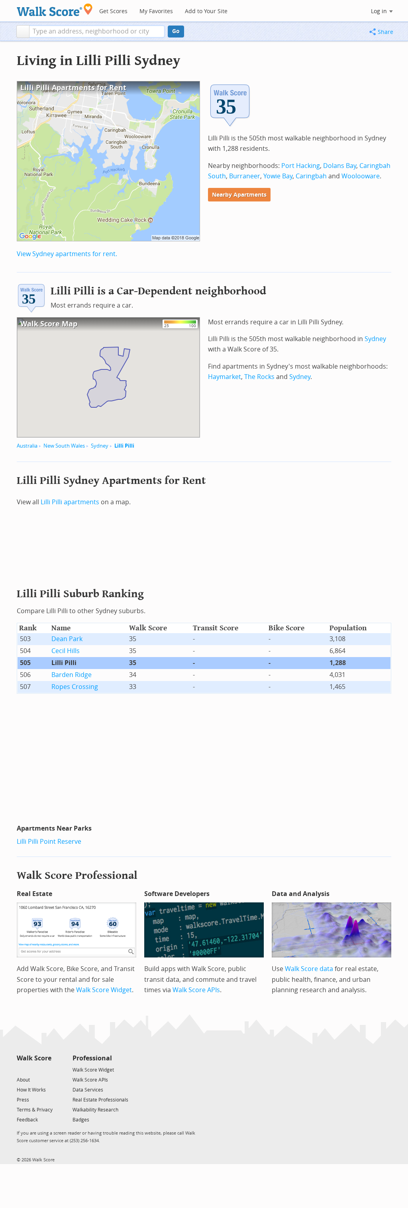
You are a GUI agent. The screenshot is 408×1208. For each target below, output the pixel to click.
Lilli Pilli (124, 446)
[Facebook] (33, 1069)
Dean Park (66, 639)
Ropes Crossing (74, 687)
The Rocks (259, 377)
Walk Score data (309, 969)
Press (23, 1100)
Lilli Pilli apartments (70, 502)
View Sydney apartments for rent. (67, 254)
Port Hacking (300, 166)
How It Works (31, 1090)
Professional (92, 1058)
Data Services (88, 1090)
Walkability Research (95, 1110)
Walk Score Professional (77, 875)
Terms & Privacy (35, 1110)
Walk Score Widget (104, 990)
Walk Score (34, 1058)
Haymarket (224, 377)
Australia (27, 446)
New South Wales (64, 446)
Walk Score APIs (196, 990)
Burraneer (244, 176)
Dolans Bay (339, 166)
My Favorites (156, 11)
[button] (22, 31)
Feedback (27, 1120)
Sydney (99, 446)
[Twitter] (21, 1069)
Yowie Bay (277, 176)
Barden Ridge (71, 675)
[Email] (46, 1069)
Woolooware (360, 176)
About (23, 1080)
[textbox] (97, 31)
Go (176, 31)
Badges (81, 1120)
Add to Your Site (206, 11)
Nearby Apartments (239, 194)
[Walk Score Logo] (55, 9)
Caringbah (311, 176)
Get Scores (113, 11)
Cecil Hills (65, 651)
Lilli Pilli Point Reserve (49, 841)
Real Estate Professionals (100, 1100)
